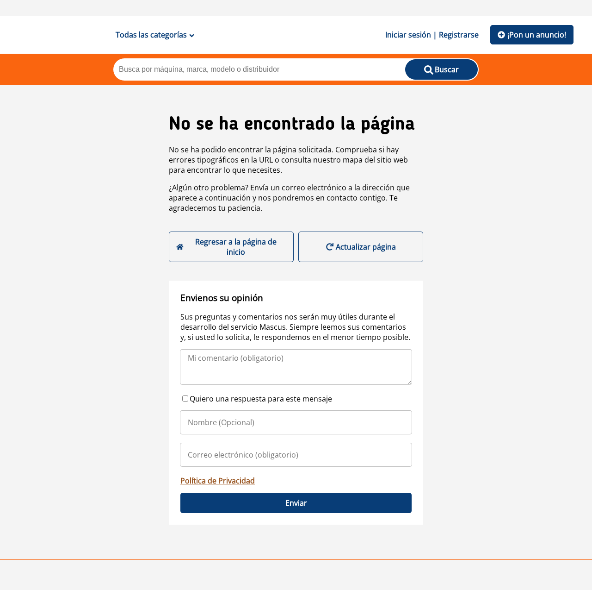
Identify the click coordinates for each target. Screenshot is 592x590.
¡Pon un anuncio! (536, 35)
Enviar (296, 503)
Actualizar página (366, 247)
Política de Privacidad (217, 481)
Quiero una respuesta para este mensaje (261, 399)
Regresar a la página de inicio (236, 247)
